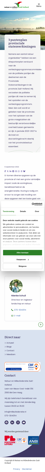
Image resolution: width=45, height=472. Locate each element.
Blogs (9, 347)
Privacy (16, 469)
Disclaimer (27, 469)
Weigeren (23, 266)
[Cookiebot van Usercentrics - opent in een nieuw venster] (32, 204)
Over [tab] (37, 211)
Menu (38, 6)
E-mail (17, 315)
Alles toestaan (22, 253)
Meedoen (10, 354)
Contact (10, 351)
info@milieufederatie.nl (15, 411)
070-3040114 (20, 309)
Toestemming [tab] (8, 211)
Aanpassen (21, 259)
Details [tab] (23, 211)
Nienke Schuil (18, 295)
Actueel (10, 343)
